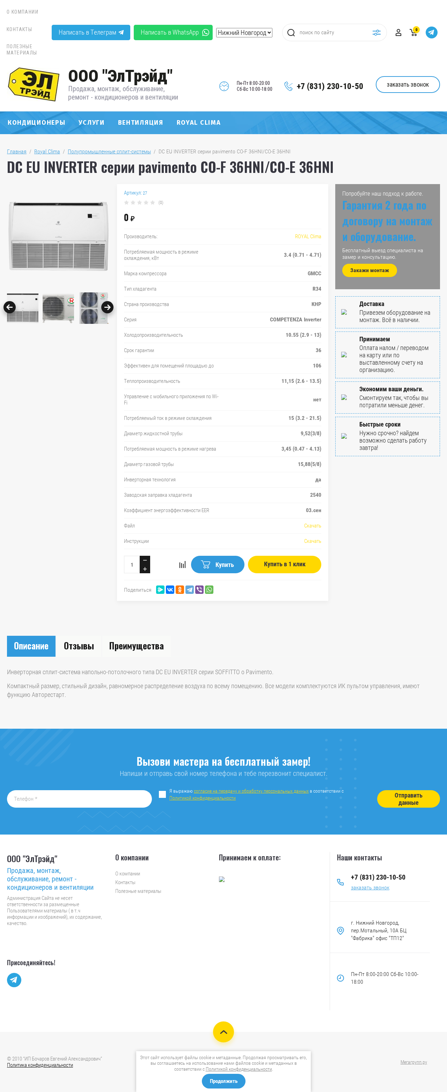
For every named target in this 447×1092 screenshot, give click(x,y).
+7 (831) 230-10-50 (330, 86)
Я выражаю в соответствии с (257, 794)
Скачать (312, 526)
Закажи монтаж (369, 270)
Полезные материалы (22, 50)
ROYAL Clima (308, 236)
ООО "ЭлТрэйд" (120, 76)
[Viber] (199, 589)
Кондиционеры (36, 122)
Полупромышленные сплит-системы (109, 151)
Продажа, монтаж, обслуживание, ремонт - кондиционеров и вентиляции (123, 93)
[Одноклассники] (180, 589)
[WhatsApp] (209, 589)
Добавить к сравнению (182, 564)
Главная (17, 151)
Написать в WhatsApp (170, 32)
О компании (22, 12)
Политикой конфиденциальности (202, 798)
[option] (58, 236)
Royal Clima (199, 122)
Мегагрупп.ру (414, 1062)
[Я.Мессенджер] (160, 589)
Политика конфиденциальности (40, 1065)
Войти (398, 32)
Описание (31, 645)
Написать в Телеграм (87, 32)
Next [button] (107, 307)
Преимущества (136, 645)
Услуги (91, 122)
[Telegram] (189, 589)
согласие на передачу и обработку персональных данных (251, 791)
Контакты (19, 29)
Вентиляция (140, 122)
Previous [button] (9, 307)
